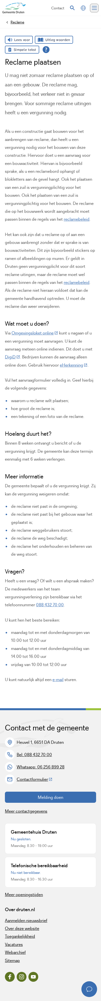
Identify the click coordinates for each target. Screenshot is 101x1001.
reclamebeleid (76, 219)
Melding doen (50, 797)
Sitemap (12, 960)
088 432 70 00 (50, 605)
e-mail (57, 679)
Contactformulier (34, 779)
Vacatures (14, 944)
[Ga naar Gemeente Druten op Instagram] (21, 977)
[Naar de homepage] (14, 8)
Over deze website (22, 928)
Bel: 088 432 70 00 (34, 754)
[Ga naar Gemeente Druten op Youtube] (33, 977)
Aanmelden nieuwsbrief (26, 920)
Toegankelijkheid (20, 936)
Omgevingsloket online (35, 333)
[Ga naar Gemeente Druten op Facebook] (10, 977)
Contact (57, 8)
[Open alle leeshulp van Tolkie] (46, 49)
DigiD (12, 357)
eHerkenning (74, 365)
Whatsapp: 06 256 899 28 (40, 767)
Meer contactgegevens (26, 811)
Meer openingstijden (24, 894)
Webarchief (15, 952)
